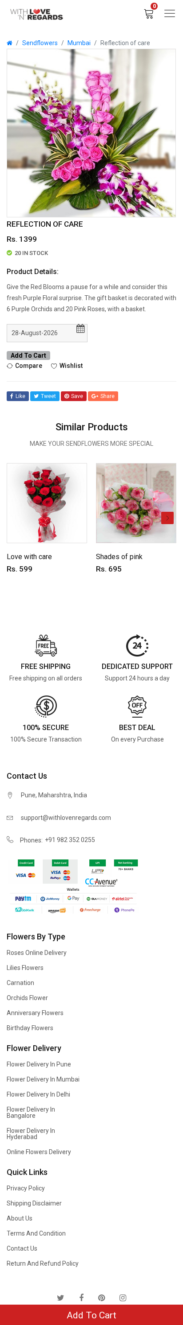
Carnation (20, 983)
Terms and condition (36, 1233)
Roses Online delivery (37, 953)
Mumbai (79, 42)
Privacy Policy (26, 1188)
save (77, 396)
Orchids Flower (27, 998)
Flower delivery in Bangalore (31, 1112)
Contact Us (22, 1248)
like (20, 396)
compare (28, 365)
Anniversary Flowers (35, 1013)
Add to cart (28, 355)
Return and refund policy (43, 1263)
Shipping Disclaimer (34, 1203)
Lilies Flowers (25, 968)
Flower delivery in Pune (39, 1064)
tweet (48, 396)
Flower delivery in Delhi (38, 1094)
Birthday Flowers (30, 1028)
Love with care (29, 556)
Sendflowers (40, 42)
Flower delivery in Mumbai (43, 1079)
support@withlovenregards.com (66, 818)
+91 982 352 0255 (70, 840)
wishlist (71, 365)
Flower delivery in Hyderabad (31, 1134)
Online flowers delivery (39, 1152)
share (107, 396)
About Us (19, 1218)
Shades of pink (119, 556)
